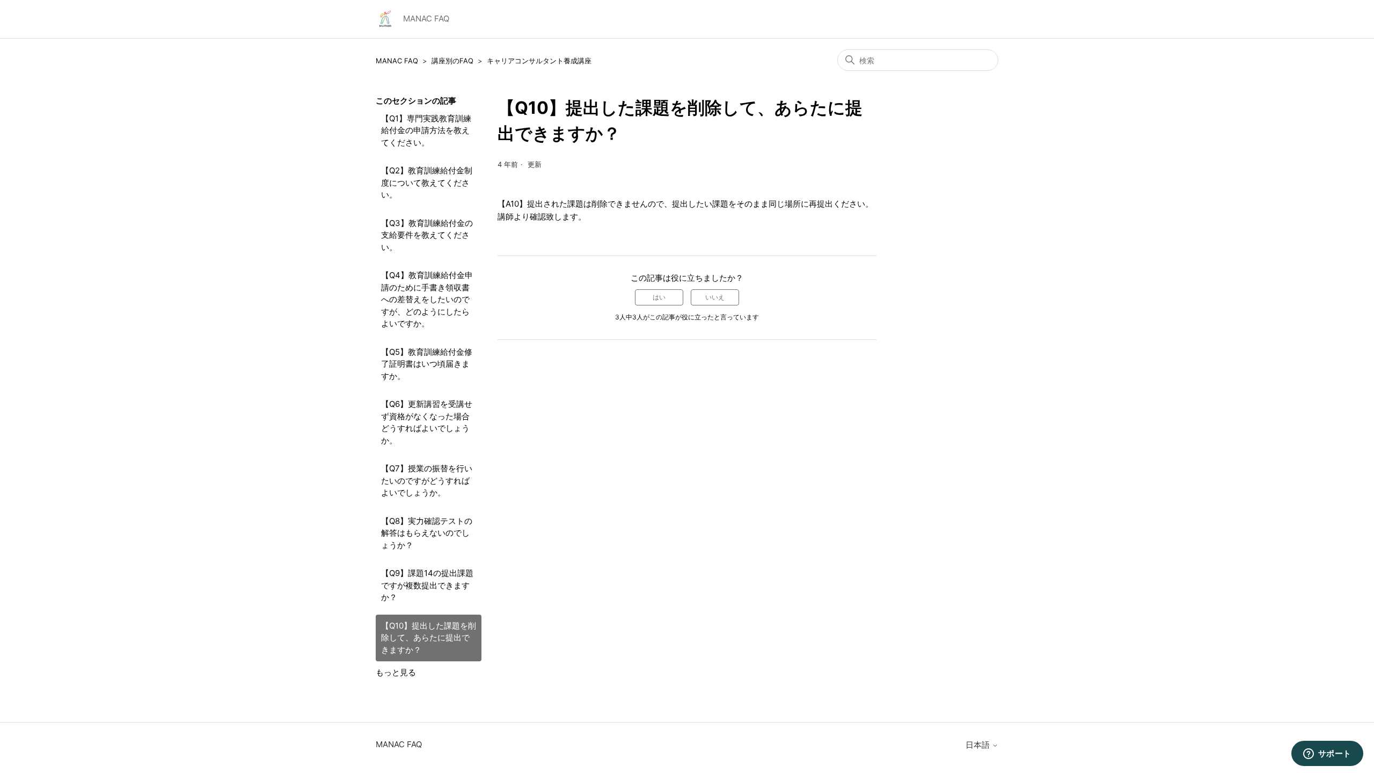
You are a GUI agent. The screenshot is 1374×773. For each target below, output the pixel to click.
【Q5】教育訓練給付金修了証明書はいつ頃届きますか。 (426, 364)
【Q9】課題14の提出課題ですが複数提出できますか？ (427, 585)
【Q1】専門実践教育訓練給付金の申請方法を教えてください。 (426, 130)
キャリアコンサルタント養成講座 (539, 60)
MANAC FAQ (397, 60)
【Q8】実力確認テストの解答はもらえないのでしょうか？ (426, 533)
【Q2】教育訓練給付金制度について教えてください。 (426, 182)
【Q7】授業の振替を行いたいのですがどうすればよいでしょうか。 (426, 480)
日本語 (979, 744)
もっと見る (396, 672)
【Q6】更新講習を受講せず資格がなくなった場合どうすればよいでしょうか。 (426, 422)
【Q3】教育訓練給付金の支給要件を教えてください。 (427, 235)
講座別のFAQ (452, 60)
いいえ (715, 297)
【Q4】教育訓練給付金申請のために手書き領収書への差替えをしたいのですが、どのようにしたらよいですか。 (427, 299)
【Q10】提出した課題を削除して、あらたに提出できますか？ (428, 638)
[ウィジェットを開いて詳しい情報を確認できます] (1327, 754)
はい (659, 297)
